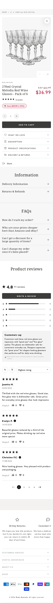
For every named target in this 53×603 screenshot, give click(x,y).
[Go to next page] (40, 487)
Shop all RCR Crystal (25, 12)
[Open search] (5, 370)
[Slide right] (47, 74)
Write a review (26, 296)
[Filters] (12, 370)
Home (4, 12)
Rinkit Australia (22, 597)
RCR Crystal (7, 82)
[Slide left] (40, 74)
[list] (26, 530)
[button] (26, 303)
